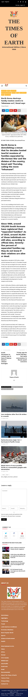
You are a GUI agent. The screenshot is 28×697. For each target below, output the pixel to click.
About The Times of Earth (9, 675)
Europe (3, 655)
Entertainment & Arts (7, 646)
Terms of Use (5, 678)
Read (17, 92)
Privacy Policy (5, 681)
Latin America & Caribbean (9, 627)
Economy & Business (7, 629)
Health (3, 641)
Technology (4, 621)
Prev (3, 474)
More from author (17, 387)
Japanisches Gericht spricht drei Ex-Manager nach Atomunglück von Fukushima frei (13, 564)
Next (7, 474)
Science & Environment (8, 638)
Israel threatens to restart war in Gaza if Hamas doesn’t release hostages (6, 358)
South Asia (4, 666)
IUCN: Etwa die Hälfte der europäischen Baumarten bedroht (18, 556)
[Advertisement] (14, 69)
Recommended (23, 92)
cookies (12, 695)
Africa (3, 652)
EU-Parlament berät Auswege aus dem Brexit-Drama (18, 571)
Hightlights (13, 90)
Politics (13, 92)
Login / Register (5, 1)
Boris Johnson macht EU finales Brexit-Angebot (17, 548)
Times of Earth (4, 106)
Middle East (4, 660)
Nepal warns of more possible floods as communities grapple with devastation (14, 467)
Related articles (6, 387)
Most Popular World (6, 92)
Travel (3, 624)
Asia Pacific (4, 90)
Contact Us (4, 684)
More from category (7, 389)
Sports (3, 635)
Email (8, 90)
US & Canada (5, 658)
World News (7, 94)
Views (3, 94)
